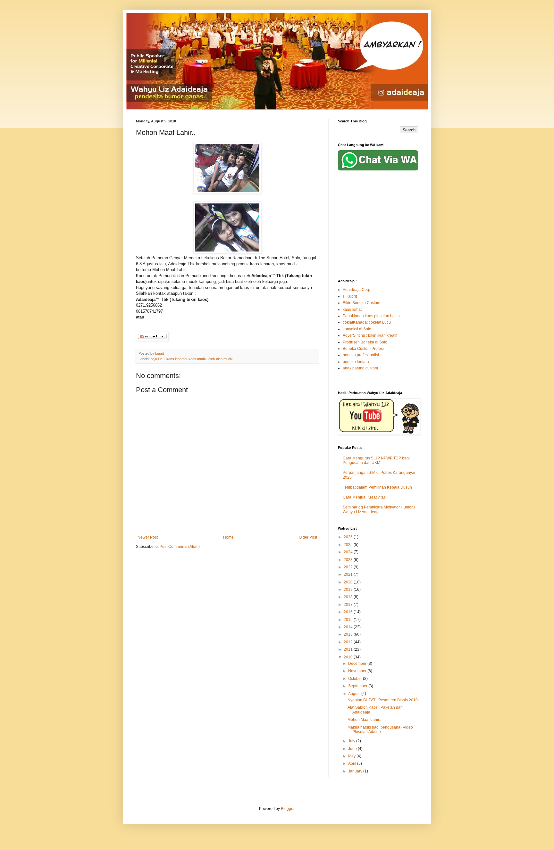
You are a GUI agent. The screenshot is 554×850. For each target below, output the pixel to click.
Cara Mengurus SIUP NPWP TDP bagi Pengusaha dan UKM (376, 460)
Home (228, 537)
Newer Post (148, 537)
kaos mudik (197, 359)
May (352, 756)
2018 (349, 597)
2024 (349, 552)
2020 (349, 582)
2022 (349, 567)
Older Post (308, 537)
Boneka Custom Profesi (363, 348)
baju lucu (157, 359)
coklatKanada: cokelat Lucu (367, 322)
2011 (349, 649)
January (355, 771)
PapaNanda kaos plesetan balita (371, 316)
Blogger (287, 808)
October (355, 678)
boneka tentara (356, 361)
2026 (349, 537)
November (357, 671)
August (354, 693)
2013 (349, 634)
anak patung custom (360, 368)
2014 (349, 627)
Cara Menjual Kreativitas (364, 497)
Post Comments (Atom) (180, 546)
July (352, 741)
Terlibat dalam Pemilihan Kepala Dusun (377, 487)
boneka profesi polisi (361, 355)
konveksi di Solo (357, 329)
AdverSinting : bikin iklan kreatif (370, 335)
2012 (349, 642)
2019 (349, 589)
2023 (349, 559)
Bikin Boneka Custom (361, 303)
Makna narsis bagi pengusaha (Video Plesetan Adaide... (380, 729)
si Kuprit (350, 296)
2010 (349, 657)
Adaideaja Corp (356, 289)
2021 (349, 574)
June (353, 749)
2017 (349, 604)
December (357, 663)
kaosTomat (352, 309)
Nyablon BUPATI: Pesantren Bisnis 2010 (383, 700)
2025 (349, 544)
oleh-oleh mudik (220, 359)
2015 (349, 619)
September (358, 686)
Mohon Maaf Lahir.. (364, 719)
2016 (349, 612)
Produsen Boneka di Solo (365, 342)
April (352, 763)
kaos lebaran (176, 359)
